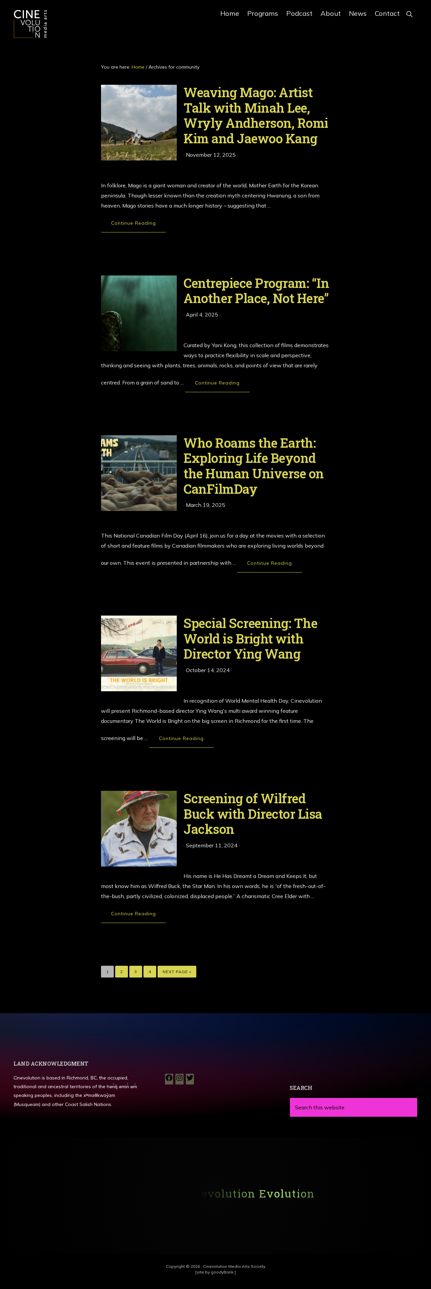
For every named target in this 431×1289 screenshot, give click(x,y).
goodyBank (222, 1272)
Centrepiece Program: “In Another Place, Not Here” (256, 290)
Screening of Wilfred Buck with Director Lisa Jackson (253, 813)
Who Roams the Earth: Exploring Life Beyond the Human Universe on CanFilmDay (254, 465)
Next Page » (176, 970)
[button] (409, 12)
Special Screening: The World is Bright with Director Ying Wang (250, 638)
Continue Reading (138, 226)
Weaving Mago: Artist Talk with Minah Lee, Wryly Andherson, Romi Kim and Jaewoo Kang (256, 115)
